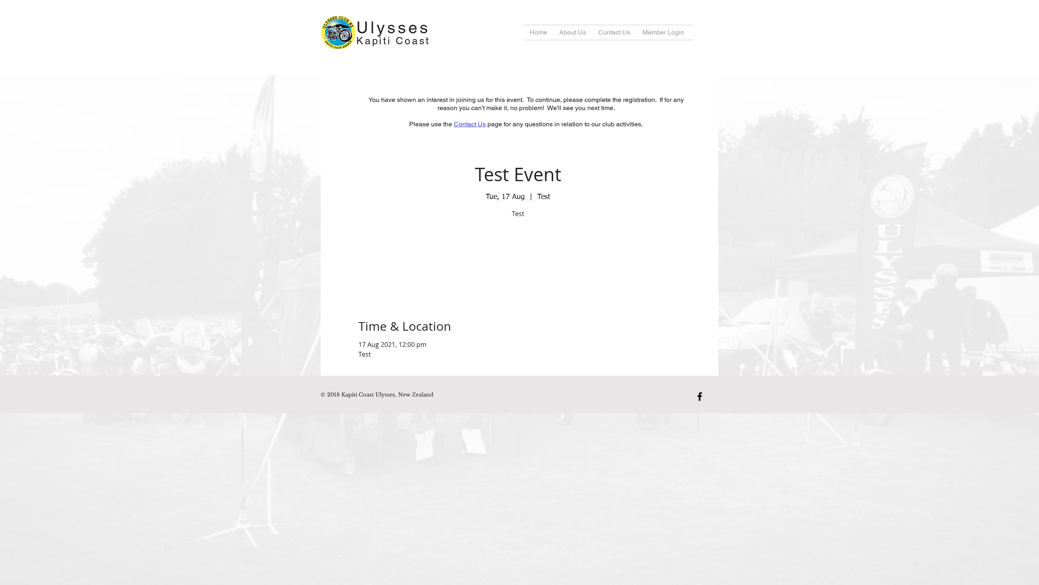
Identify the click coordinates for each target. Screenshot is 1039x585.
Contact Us (470, 124)
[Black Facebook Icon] (699, 396)
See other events (518, 258)
